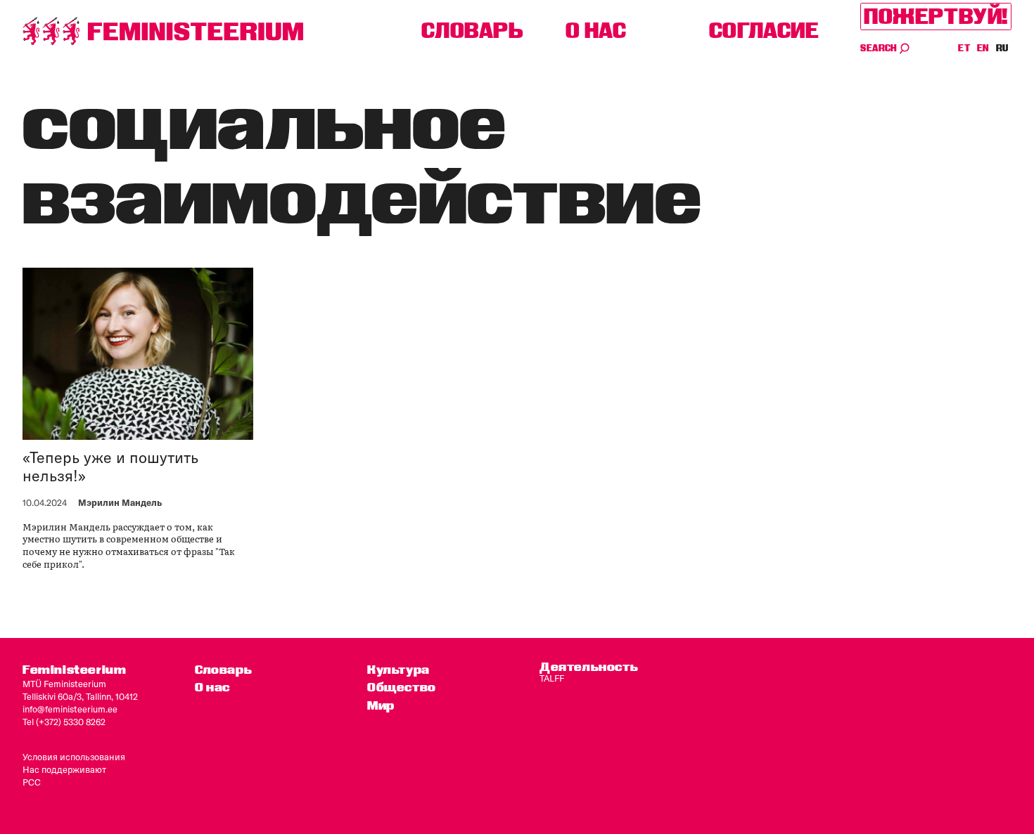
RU (1002, 48)
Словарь (472, 30)
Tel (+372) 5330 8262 (64, 721)
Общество (401, 686)
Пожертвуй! (936, 16)
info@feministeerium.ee (70, 709)
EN (983, 48)
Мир (381, 705)
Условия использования (74, 756)
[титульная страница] (163, 31)
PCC (32, 782)
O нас (596, 30)
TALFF (552, 678)
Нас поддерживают (64, 769)
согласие (764, 30)
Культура (398, 669)
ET (964, 48)
